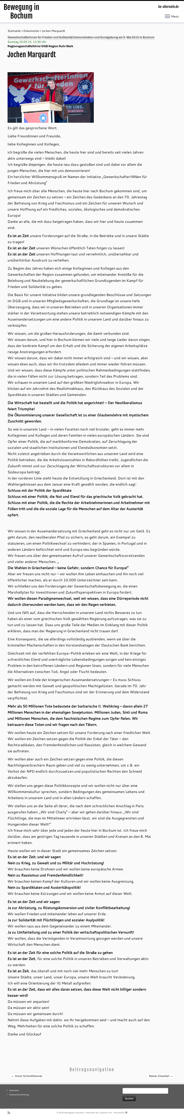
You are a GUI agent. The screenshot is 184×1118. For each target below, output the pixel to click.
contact (20, 1101)
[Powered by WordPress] (126, 1112)
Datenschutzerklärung (19, 1094)
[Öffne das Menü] (167, 16)
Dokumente (31, 31)
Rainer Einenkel (161, 1076)
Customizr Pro (105, 1112)
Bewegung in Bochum (21, 11)
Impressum (14, 1090)
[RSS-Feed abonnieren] (10, 1113)
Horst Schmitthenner (27, 1076)
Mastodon (12, 1101)
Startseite (14, 31)
